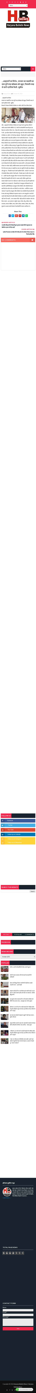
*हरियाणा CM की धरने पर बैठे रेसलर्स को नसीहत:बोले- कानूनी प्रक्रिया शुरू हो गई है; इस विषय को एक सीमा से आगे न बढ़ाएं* (22, 1032)
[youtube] (23, 2)
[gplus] (12, 2)
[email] (20, 2)
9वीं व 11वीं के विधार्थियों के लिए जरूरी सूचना (20, 967)
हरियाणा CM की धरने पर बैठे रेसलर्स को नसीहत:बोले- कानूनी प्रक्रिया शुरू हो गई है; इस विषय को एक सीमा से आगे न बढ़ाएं (22, 1008)
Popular (18, 934)
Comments (29, 934)
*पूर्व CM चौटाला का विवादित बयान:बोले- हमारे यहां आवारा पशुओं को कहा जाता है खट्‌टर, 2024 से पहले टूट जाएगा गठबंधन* (22, 1041)
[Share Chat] (28, 1)
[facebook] (10, 2)
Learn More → (7, 1198)
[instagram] (15, 2)
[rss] (18, 2)
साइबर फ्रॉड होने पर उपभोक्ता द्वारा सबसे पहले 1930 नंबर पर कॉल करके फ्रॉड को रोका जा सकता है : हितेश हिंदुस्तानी (22, 992)
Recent (6, 934)
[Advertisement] (18, 50)
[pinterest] (26, 2)
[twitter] (7, 2)
